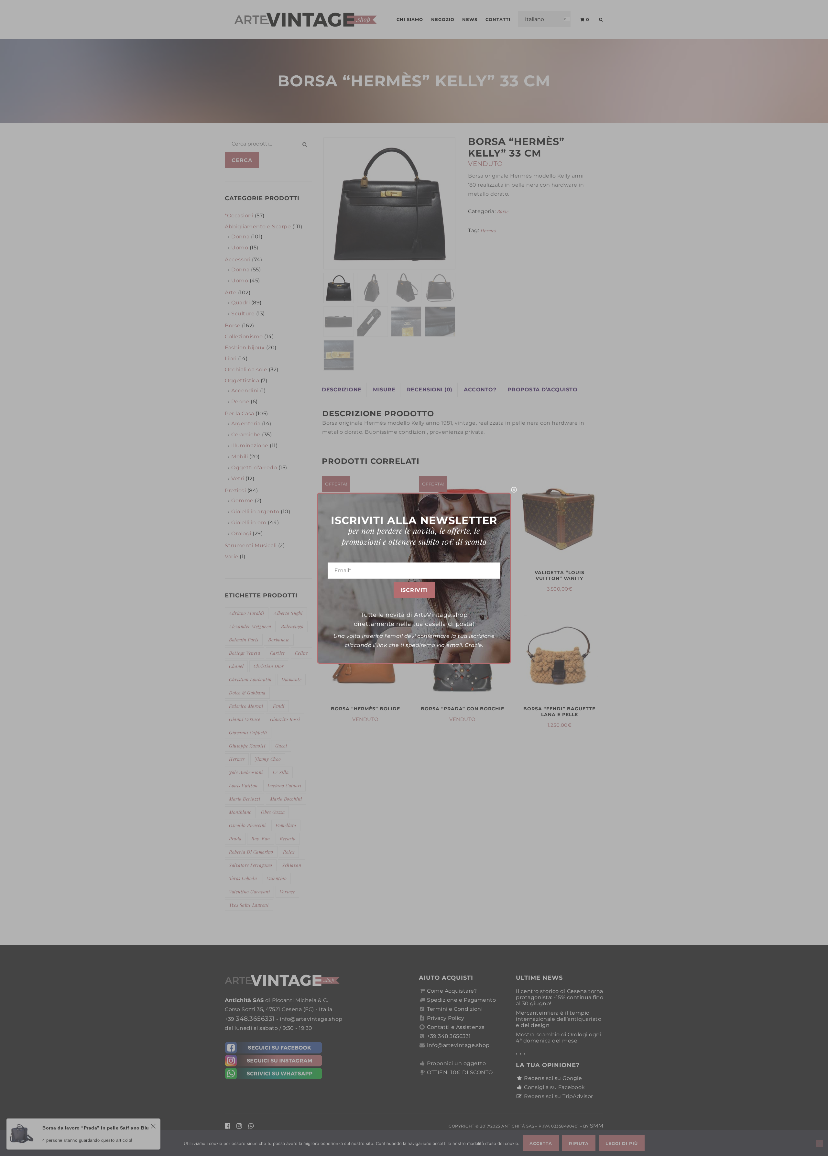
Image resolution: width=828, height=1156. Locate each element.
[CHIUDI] (514, 489)
